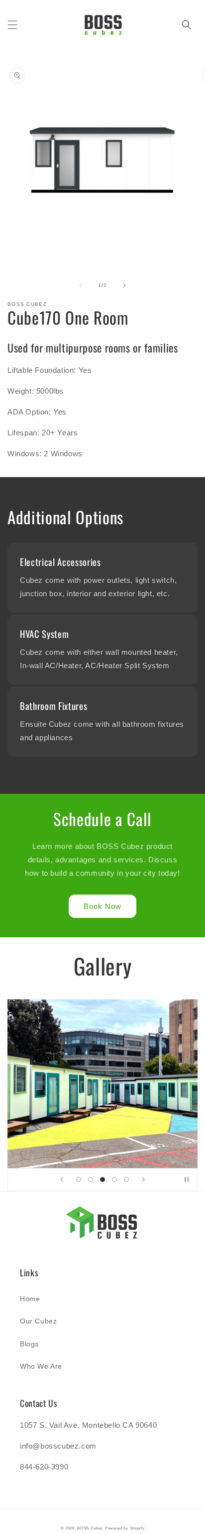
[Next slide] (143, 1179)
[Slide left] (81, 285)
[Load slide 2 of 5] (91, 1180)
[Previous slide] (62, 1179)
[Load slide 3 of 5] (102, 1180)
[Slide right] (124, 285)
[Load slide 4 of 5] (114, 1180)
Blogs (29, 1344)
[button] (12, 25)
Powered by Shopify (125, 1528)
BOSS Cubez (90, 1528)
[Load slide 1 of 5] (79, 1180)
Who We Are (41, 1366)
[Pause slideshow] (187, 1179)
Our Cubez (38, 1321)
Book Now (102, 906)
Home (30, 1299)
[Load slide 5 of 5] (126, 1180)
